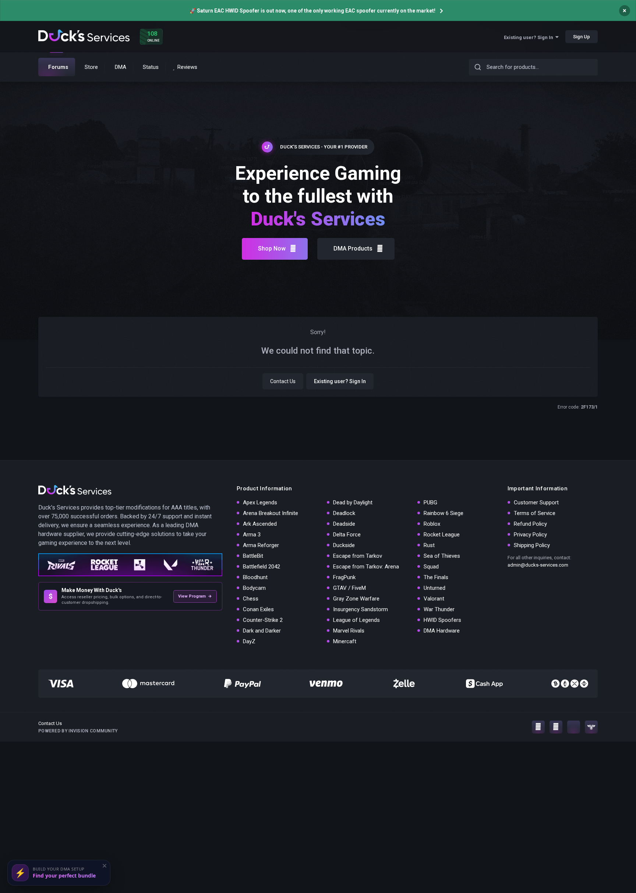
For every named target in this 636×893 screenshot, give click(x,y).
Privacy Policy (530, 534)
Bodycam (254, 588)
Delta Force (347, 534)
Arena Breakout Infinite (270, 513)
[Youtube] (556, 727)
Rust (429, 545)
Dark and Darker (262, 630)
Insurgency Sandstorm (360, 609)
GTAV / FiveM (349, 588)
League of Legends (356, 620)
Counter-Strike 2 (263, 620)
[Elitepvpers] (591, 727)
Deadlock (344, 513)
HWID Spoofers (442, 620)
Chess (250, 598)
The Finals (436, 577)
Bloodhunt (255, 577)
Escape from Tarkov (357, 556)
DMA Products (352, 248)
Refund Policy (530, 524)
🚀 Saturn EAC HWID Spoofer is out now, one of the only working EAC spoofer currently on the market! (312, 11)
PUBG (430, 502)
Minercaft (344, 641)
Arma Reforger (261, 545)
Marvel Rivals (348, 630)
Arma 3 (252, 534)
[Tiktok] (573, 727)
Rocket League (442, 534)
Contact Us (283, 381)
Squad (431, 566)
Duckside (344, 545)
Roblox (432, 524)
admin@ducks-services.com (538, 565)
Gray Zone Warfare (356, 598)
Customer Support (536, 502)
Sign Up (581, 36)
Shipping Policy (532, 545)
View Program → (195, 596)
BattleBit (253, 556)
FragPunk (344, 577)
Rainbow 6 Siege (443, 513)
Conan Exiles (258, 609)
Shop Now (272, 248)
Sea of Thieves (442, 556)
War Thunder (439, 609)
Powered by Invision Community (78, 730)
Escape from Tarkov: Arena (366, 566)
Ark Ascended (260, 524)
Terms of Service (534, 513)
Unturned (434, 588)
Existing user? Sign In (529, 37)
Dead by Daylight (352, 502)
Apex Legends (260, 502)
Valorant (434, 598)
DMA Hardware (442, 630)
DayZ (249, 641)
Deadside (344, 524)
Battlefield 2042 (261, 566)
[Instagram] (538, 727)
